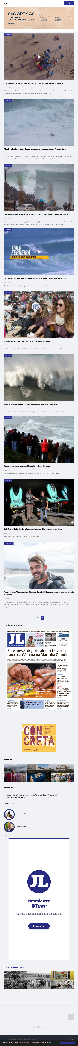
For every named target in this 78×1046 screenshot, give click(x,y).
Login (72, 2)
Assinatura (63, 2)
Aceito (67, 1043)
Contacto (8, 2)
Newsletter (18, 2)
